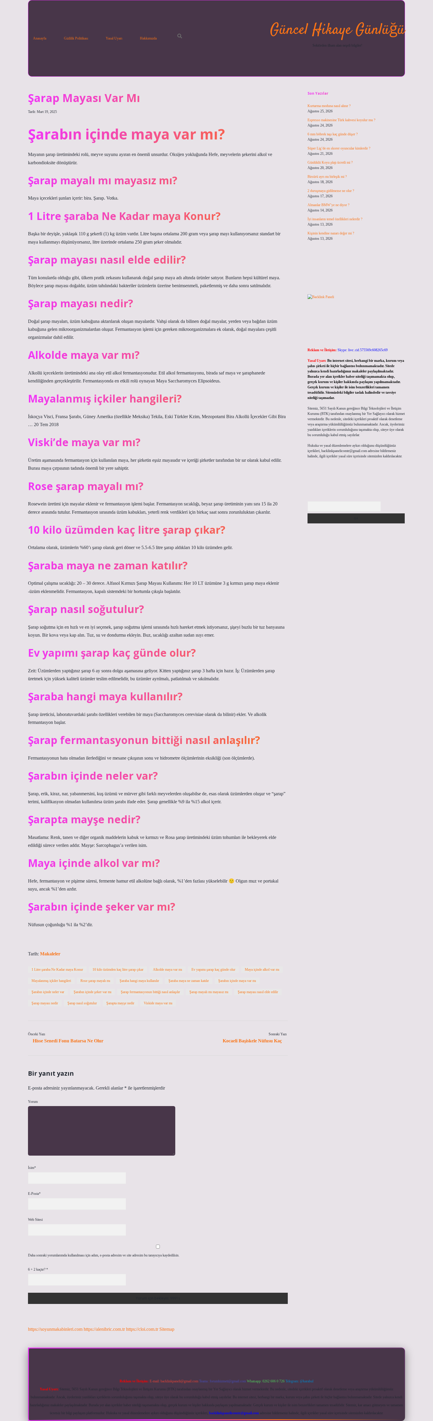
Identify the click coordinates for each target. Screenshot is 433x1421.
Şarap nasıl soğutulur (82, 1003)
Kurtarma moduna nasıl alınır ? (329, 106)
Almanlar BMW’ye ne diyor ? (328, 205)
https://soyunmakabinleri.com (55, 1329)
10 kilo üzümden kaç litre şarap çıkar (117, 969)
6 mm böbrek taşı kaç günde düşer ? (333, 134)
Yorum (33, 1102)
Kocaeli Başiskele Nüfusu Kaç (252, 1040)
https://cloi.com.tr (142, 1329)
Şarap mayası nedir (45, 1003)
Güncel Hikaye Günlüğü (337, 30)
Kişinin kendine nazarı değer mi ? (331, 233)
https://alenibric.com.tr (104, 1329)
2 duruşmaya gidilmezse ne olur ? (331, 191)
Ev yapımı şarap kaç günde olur (213, 969)
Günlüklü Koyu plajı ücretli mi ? (330, 162)
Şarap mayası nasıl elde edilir (258, 992)
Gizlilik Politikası (76, 38)
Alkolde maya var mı (167, 969)
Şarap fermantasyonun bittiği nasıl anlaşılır (150, 992)
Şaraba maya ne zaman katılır (188, 981)
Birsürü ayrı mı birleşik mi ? (327, 177)
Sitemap (166, 1329)
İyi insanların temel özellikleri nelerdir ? (335, 219)
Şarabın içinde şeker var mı (92, 992)
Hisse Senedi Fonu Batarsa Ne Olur (68, 1040)
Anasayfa (39, 38)
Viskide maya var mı (158, 1003)
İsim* (32, 1168)
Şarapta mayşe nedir (120, 1003)
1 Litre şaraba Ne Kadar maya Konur (57, 969)
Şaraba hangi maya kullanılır (139, 981)
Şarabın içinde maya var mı (237, 981)
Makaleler (50, 953)
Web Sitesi (35, 1220)
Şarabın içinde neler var (48, 992)
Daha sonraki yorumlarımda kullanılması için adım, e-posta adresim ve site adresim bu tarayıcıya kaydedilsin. (103, 1255)
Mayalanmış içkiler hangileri (51, 981)
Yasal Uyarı (114, 38)
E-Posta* (34, 1194)
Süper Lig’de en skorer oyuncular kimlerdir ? (339, 148)
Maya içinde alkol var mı (262, 969)
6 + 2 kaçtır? (38, 1269)
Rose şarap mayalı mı (95, 981)
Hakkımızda (148, 38)
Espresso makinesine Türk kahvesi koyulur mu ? (341, 120)
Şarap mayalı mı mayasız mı (208, 992)
